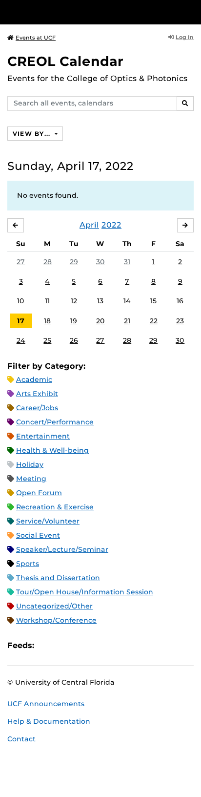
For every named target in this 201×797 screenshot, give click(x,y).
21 (127, 320)
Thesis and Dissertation (58, 577)
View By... (33, 133)
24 (21, 340)
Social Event (38, 535)
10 (20, 300)
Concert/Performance (55, 422)
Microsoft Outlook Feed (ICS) (63, 645)
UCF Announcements (45, 703)
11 (47, 300)
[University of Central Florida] (74, 12)
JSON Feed (113, 645)
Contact (21, 738)
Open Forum (39, 492)
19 (73, 320)
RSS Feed (80, 645)
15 (153, 300)
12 (74, 300)
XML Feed (96, 645)
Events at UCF (36, 37)
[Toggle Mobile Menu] (191, 11)
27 (21, 261)
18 (47, 320)
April (89, 225)
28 (47, 261)
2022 (111, 225)
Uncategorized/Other (54, 606)
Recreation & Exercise (55, 507)
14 (127, 300)
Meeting (31, 478)
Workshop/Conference (56, 620)
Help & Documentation (48, 721)
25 (47, 340)
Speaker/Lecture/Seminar (62, 549)
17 (20, 320)
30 (100, 261)
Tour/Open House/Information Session (84, 591)
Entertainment (43, 436)
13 (100, 300)
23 (180, 320)
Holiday (29, 464)
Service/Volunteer (48, 521)
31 (127, 261)
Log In (185, 37)
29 (74, 261)
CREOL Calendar (65, 61)
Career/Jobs (37, 407)
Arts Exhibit (37, 393)
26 (74, 340)
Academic (34, 379)
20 (100, 320)
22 (154, 320)
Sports (27, 563)
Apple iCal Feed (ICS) (47, 645)
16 (180, 300)
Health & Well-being (52, 450)
